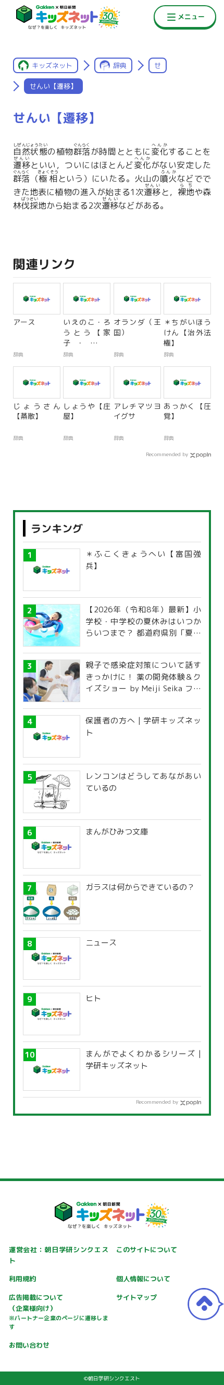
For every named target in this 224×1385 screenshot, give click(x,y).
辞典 (120, 65)
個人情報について (143, 1278)
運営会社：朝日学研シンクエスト (58, 1255)
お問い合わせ (29, 1345)
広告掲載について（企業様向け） (58, 1312)
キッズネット (52, 65)
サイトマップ (136, 1297)
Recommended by (167, 454)
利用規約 (22, 1278)
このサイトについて (146, 1249)
